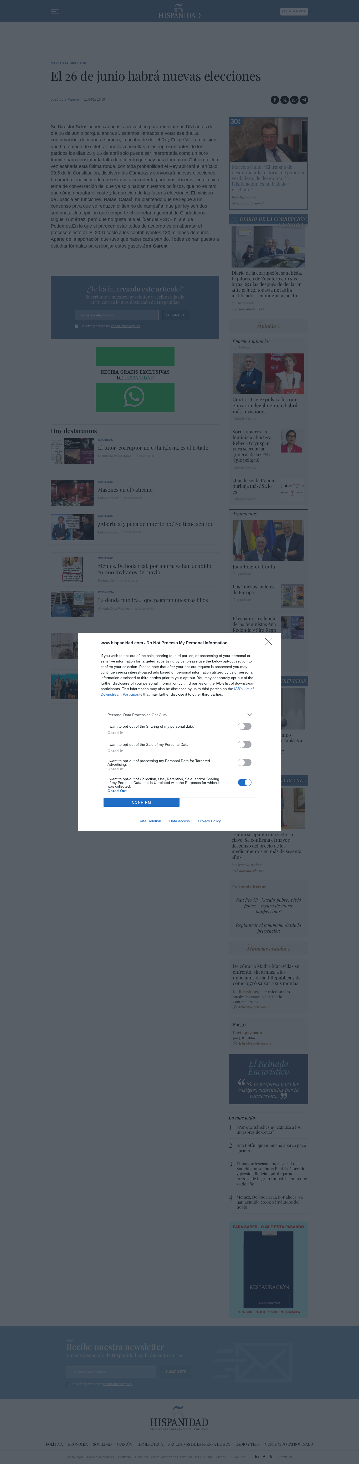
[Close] (270, 643)
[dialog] (179, 732)
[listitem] (179, 714)
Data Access (179, 821)
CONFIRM (141, 802)
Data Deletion (150, 821)
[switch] (245, 726)
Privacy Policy (209, 821)
